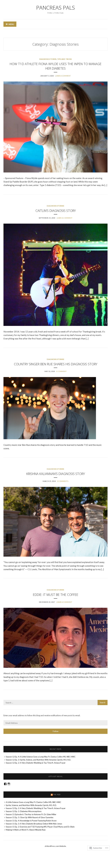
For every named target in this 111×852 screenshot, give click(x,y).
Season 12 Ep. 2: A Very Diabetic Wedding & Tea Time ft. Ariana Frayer (35, 763)
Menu (11, 24)
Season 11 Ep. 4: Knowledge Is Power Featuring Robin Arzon (31, 820)
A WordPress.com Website (55, 846)
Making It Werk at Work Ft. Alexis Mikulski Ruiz (26, 830)
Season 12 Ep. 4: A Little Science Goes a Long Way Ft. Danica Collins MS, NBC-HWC (40, 757)
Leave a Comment (63, 76)
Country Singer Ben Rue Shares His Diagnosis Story (55, 364)
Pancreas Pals (55, 7)
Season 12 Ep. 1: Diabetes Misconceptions (23, 811)
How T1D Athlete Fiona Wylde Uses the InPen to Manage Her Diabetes (55, 66)
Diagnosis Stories (48, 59)
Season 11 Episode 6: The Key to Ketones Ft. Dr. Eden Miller (31, 814)
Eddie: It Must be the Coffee (55, 594)
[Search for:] (55, 702)
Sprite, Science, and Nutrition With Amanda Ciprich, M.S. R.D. (31, 805)
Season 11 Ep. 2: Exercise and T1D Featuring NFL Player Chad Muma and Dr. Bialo (40, 827)
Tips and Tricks (64, 59)
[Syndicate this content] (52, 794)
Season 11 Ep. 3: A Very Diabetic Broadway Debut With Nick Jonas (34, 824)
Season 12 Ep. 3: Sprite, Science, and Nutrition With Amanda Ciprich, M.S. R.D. (38, 760)
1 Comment (61, 371)
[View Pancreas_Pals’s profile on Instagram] (9, 784)
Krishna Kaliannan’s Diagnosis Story (55, 473)
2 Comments (62, 481)
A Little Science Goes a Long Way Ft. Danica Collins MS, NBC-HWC (33, 802)
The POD (56, 794)
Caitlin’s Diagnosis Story (55, 210)
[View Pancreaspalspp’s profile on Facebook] (5, 784)
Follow (55, 731)
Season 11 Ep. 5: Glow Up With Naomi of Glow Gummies (29, 817)
